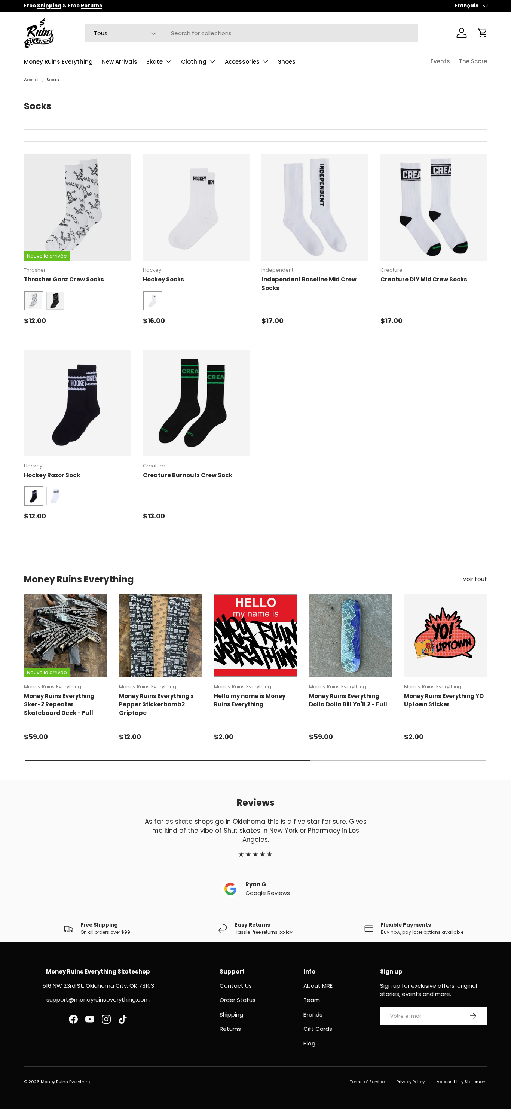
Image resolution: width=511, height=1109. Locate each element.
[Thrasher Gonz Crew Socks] (77, 207)
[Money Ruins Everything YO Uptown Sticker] (445, 635)
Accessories (242, 61)
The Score (473, 61)
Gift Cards (317, 1029)
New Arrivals (119, 61)
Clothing (193, 61)
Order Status (238, 1000)
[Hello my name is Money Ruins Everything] (255, 635)
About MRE (318, 986)
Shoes (287, 61)
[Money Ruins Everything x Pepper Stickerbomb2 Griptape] (160, 635)
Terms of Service (367, 1082)
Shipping (231, 1014)
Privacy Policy (411, 1082)
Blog (309, 1043)
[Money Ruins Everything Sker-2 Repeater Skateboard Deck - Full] (65, 635)
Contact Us (236, 986)
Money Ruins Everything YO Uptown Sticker (444, 700)
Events (440, 61)
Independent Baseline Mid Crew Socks (309, 283)
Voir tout (475, 579)
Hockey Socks (163, 279)
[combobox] (251, 33)
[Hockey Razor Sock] (77, 403)
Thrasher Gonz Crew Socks (64, 279)
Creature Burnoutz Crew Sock (187, 475)
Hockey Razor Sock (52, 475)
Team (311, 1000)
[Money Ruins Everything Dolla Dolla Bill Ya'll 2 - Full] (350, 635)
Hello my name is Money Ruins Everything (249, 700)
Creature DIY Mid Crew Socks (423, 279)
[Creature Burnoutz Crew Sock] (196, 403)
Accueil (32, 80)
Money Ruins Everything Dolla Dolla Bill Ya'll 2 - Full (348, 700)
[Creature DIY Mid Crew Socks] (433, 207)
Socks (52, 80)
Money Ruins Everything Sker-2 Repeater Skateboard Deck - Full (59, 704)
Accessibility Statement (462, 1082)
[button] (482, 33)
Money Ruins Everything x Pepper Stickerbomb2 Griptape (156, 704)
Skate (154, 61)
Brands (312, 1014)
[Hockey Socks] (196, 207)
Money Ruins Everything (58, 61)
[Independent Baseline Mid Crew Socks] (314, 207)
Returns (230, 1029)
